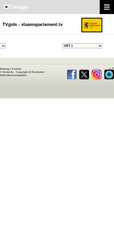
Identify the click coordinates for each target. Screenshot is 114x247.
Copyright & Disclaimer (30, 72)
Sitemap (5, 69)
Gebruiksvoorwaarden (13, 75)
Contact (16, 69)
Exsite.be (8, 72)
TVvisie (109, 73)
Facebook (72, 73)
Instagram (97, 73)
